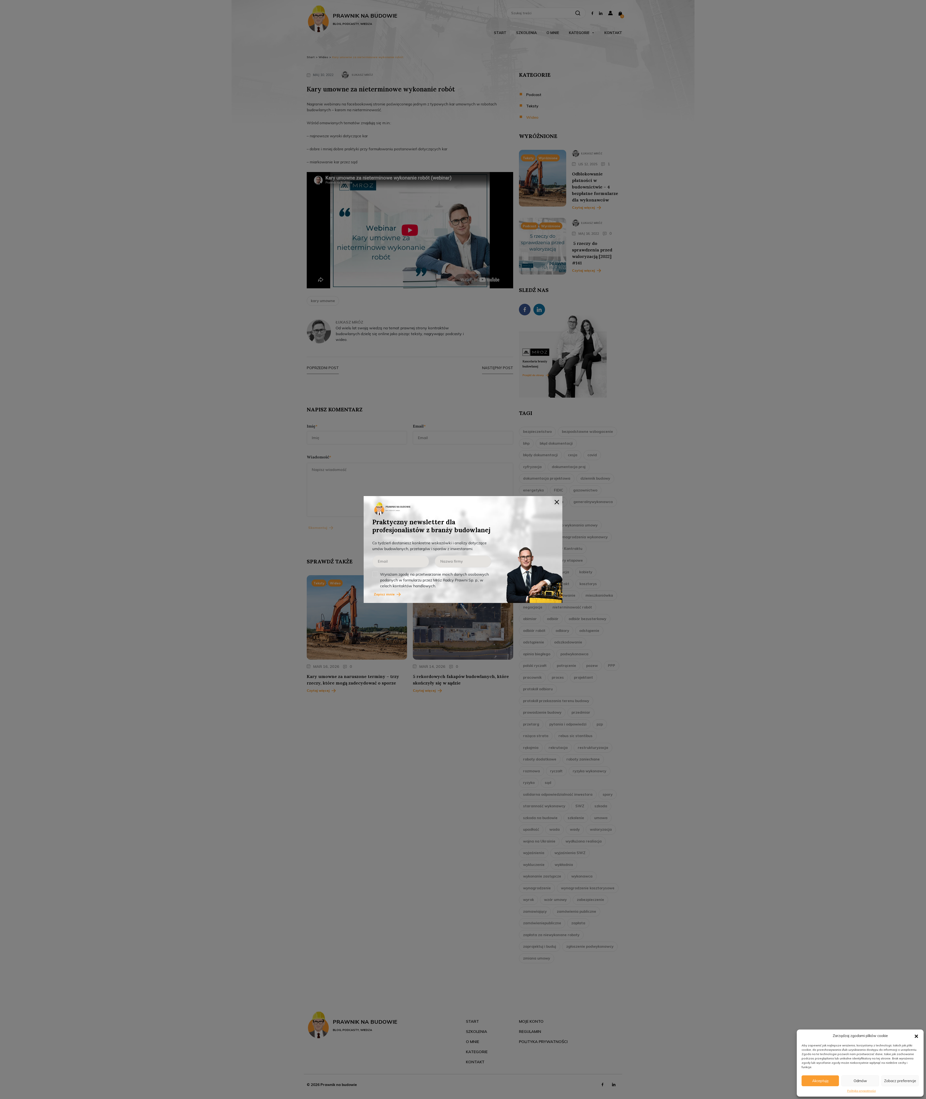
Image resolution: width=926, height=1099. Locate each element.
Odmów (860, 1080)
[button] (916, 1035)
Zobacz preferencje (900, 1080)
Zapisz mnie (384, 594)
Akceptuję (820, 1080)
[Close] (557, 502)
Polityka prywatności (861, 1090)
